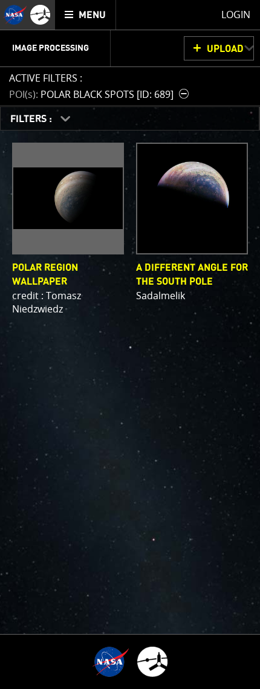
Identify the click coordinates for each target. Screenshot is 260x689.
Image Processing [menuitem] (50, 48)
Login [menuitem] (235, 14)
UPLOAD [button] (225, 49)
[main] (130, 344)
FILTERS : (32, 119)
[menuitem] (85, 15)
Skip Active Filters (7, 46)
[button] (100, 94)
